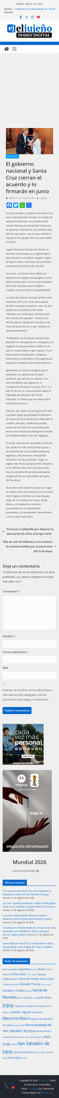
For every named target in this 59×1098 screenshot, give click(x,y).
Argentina (24, 969)
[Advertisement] (29, 93)
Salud (14, 1044)
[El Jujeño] (6, 49)
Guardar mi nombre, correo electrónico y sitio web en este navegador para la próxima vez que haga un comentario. (28, 694)
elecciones (46, 984)
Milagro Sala (36, 1018)
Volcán (24, 1058)
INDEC (20, 998)
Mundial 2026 (18, 1025)
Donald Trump (30, 984)
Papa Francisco (17, 1037)
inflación (28, 997)
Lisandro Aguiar (20, 1012)
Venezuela (13, 1057)
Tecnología (40, 1052)
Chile (34, 974)
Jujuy (8, 1005)
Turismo (49, 1052)
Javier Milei (44, 997)
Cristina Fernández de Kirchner (35, 979)
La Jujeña (43, 198)
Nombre (9, 636)
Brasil (42, 969)
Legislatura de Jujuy (35, 1005)
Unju (5, 1058)
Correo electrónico (15, 652)
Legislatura (19, 1005)
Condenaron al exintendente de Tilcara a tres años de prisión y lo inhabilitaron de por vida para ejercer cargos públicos (29, 931)
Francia (28, 991)
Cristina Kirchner (11, 984)
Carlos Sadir (18, 974)
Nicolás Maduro (44, 1031)
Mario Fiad (37, 1012)
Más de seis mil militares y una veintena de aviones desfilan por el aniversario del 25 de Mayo (27, 546)
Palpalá (6, 1037)
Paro (27, 1037)
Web (5, 668)
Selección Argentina (23, 1052)
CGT (29, 974)
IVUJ (34, 998)
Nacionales (12, 156)
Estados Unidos (14, 990)
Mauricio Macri (16, 1018)
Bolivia (34, 969)
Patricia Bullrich (36, 1037)
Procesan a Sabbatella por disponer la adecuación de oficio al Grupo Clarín (30, 531)
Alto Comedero (10, 969)
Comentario (11, 591)
